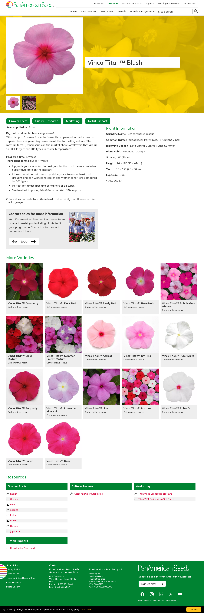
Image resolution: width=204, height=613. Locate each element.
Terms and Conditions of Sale (21, 578)
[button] (142, 11)
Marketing (73, 121)
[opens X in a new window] (171, 594)
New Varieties (89, 11)
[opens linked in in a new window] (162, 594)
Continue (194, 609)
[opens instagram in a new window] (152, 594)
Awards (121, 11)
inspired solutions (132, 3)
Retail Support (97, 121)
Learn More (86, 609)
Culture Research (46, 121)
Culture (73, 11)
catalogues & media (169, 3)
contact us (190, 3)
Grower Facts (18, 121)
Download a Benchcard (22, 548)
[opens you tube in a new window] (180, 594)
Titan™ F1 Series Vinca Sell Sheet (156, 499)
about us (99, 3)
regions (150, 3)
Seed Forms (107, 11)
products (113, 3)
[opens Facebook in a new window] (143, 594)
